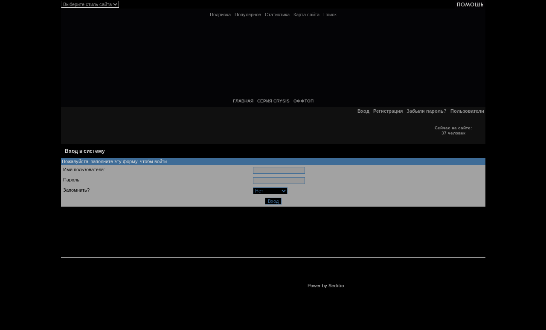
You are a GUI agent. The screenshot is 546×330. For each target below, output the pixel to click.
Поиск (330, 14)
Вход (363, 111)
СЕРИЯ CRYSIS (273, 101)
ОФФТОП (303, 101)
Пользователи (467, 111)
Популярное (248, 14)
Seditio (336, 285)
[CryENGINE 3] (325, 225)
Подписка (220, 14)
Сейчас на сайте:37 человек (453, 130)
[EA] (218, 282)
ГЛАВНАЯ (243, 101)
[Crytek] (218, 225)
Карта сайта (306, 14)
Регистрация (388, 111)
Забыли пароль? (427, 111)
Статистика (277, 14)
